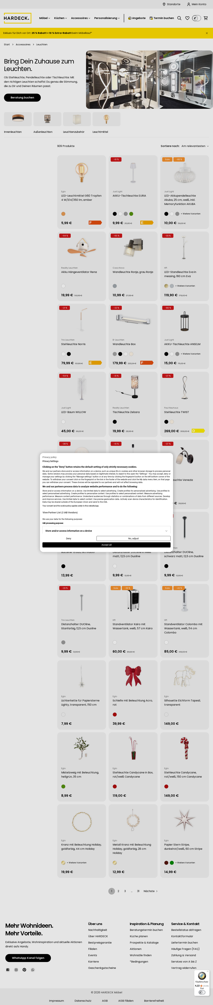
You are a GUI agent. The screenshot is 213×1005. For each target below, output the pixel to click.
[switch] (202, 992)
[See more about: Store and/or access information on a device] (166, 531)
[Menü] (208, 972)
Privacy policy (49, 457)
